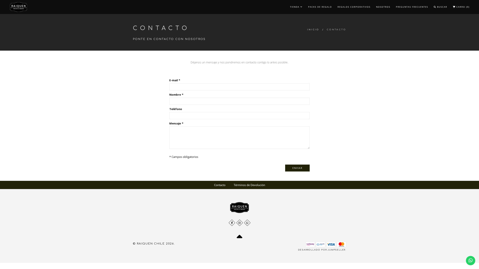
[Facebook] (232, 222)
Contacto (219, 185)
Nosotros (383, 6)
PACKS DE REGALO (320, 6)
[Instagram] (239, 222)
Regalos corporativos (354, 6)
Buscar (441, 6)
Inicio (313, 29)
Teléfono (175, 109)
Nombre (176, 94)
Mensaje (176, 123)
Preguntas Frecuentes (412, 6)
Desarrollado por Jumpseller (322, 250)
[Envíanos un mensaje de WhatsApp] (470, 260)
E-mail (174, 80)
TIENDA (295, 6)
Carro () (462, 6)
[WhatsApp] (247, 222)
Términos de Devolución (249, 185)
